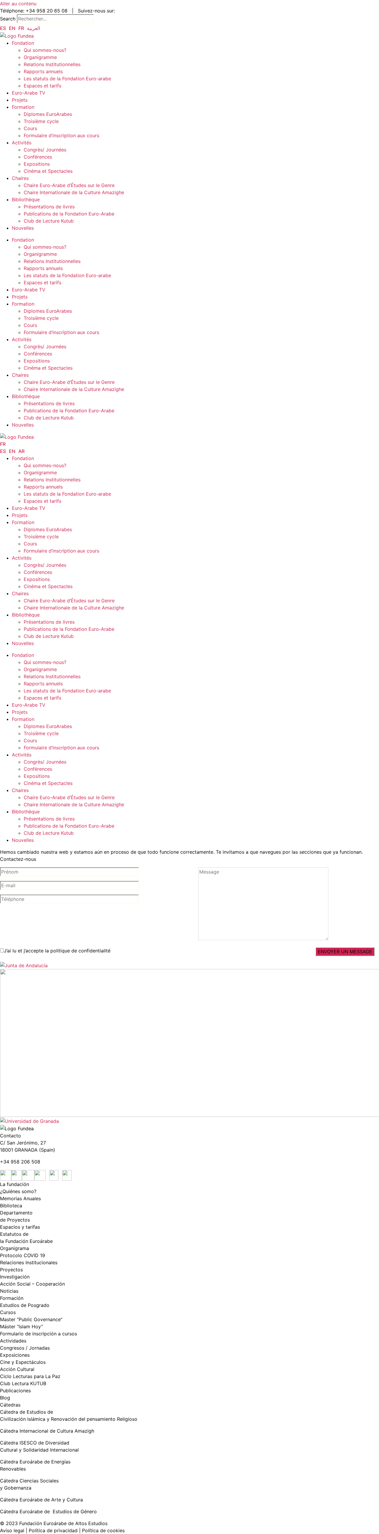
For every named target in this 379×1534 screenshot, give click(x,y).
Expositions (37, 164)
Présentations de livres (49, 207)
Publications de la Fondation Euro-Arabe (69, 214)
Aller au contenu (18, 4)
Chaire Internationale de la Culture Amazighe (75, 192)
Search (7, 19)
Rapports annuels (43, 71)
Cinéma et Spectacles (48, 171)
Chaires (20, 178)
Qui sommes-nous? (45, 50)
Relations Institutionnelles (52, 64)
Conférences (38, 157)
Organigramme (40, 57)
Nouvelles (23, 228)
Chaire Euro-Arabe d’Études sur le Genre (69, 185)
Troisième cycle (41, 121)
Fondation (23, 43)
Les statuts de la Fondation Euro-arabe (67, 79)
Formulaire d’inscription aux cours (62, 135)
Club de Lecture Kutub (49, 221)
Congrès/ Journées (54, 150)
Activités (21, 143)
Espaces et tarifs (42, 86)
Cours (30, 128)
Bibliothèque (26, 199)
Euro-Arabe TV (28, 93)
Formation (23, 107)
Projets (20, 100)
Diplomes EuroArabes (48, 114)
